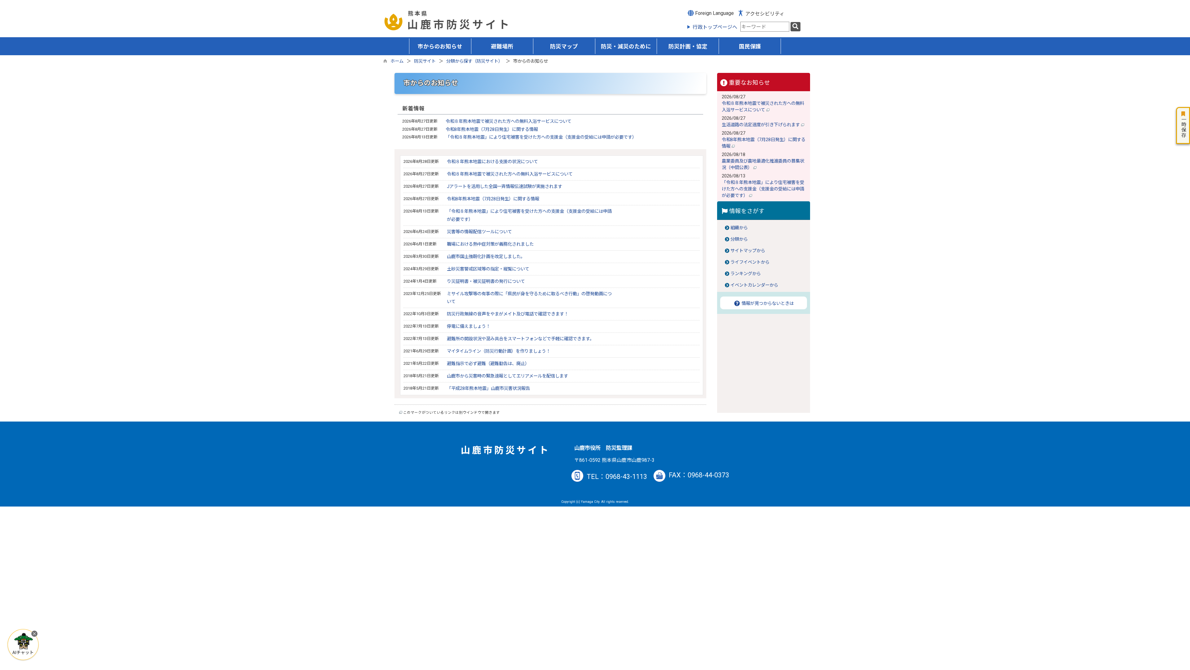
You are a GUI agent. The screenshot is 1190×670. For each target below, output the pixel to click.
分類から (739, 239)
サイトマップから (747, 250)
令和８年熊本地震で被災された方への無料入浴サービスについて (508, 121)
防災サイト (425, 61)
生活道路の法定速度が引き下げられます (761, 124)
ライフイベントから (749, 262)
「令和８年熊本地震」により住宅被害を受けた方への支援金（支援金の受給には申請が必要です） (541, 137)
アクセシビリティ (764, 14)
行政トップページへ (715, 27)
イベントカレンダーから (754, 285)
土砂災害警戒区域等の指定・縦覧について (488, 269)
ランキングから (745, 273)
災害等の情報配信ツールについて (479, 231)
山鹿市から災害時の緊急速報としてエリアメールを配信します (507, 376)
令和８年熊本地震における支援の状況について (492, 161)
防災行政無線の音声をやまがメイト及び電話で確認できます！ (507, 314)
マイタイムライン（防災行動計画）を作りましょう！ (498, 351)
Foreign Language (714, 13)
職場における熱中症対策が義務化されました (490, 244)
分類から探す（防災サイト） (474, 61)
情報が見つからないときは (767, 303)
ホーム (396, 61)
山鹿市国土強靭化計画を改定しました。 (486, 256)
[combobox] (765, 26)
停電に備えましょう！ (468, 326)
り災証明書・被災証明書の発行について (486, 281)
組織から (739, 227)
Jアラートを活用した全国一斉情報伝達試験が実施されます (504, 186)
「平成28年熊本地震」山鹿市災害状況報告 (488, 388)
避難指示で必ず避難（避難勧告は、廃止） (488, 363)
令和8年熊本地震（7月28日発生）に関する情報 (492, 129)
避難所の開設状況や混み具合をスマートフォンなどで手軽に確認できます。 (520, 339)
